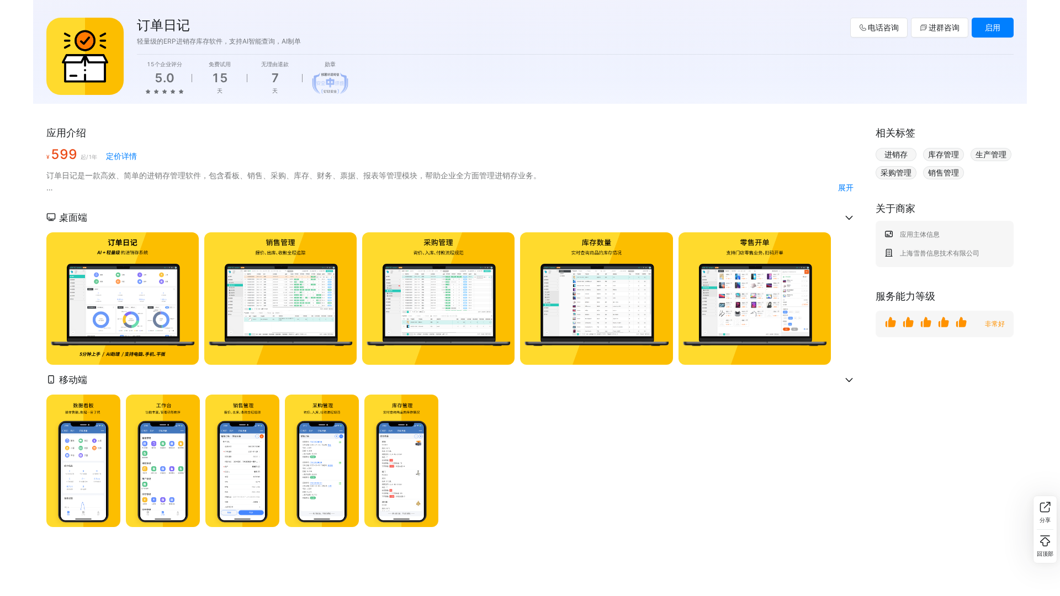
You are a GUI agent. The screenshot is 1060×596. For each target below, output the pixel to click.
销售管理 (943, 172)
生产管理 (991, 154)
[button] (450, 217)
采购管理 (896, 172)
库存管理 (943, 154)
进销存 (896, 154)
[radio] (148, 91)
